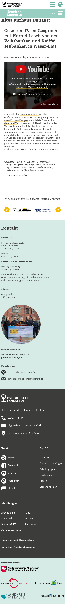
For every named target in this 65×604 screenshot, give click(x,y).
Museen (29, 518)
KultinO (12, 457)
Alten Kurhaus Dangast (16, 120)
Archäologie (8, 512)
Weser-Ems (43, 170)
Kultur (27, 512)
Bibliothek (6, 518)
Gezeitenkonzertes (29, 114)
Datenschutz (27, 540)
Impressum (8, 540)
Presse (43, 480)
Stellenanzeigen (48, 486)
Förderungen (47, 474)
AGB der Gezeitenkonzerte (18, 547)
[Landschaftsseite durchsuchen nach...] (60, 4)
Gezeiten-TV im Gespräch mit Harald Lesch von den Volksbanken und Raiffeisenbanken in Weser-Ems (31, 38)
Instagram (13, 480)
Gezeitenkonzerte (11, 530)
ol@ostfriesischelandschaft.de (25, 425)
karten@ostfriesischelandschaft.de (25, 378)
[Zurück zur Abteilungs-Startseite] (18, 13)
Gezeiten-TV (10, 123)
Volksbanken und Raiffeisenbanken (20, 170)
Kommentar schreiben (17, 175)
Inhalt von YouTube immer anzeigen (33, 94)
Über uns (45, 457)
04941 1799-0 (15, 417)
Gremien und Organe (52, 463)
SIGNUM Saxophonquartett (40, 117)
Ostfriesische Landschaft (29, 129)
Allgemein (20, 161)
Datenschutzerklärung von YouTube (36, 86)
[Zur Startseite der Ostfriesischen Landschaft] (12, 4)
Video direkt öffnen (49, 104)
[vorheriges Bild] (7, 209)
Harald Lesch (19, 167)
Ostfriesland (35, 164)
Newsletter (14, 488)
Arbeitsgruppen (48, 469)
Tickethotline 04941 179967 (21, 372)
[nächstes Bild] (58, 209)
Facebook (13, 465)
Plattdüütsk (31, 524)
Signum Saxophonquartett (39, 167)
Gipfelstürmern (12, 117)
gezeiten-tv (23, 164)
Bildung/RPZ (8, 524)
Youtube (12, 472)
